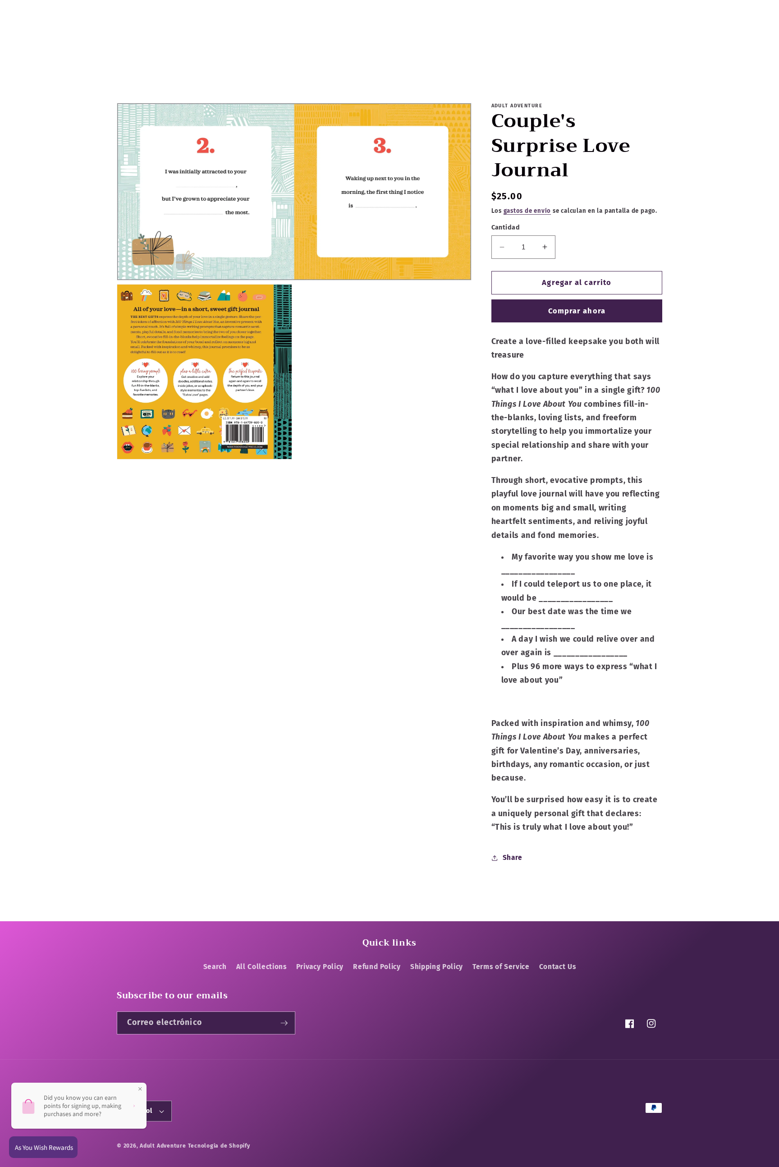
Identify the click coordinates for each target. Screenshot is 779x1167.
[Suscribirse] (284, 1023)
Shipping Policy (436, 967)
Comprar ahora (576, 311)
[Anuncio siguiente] (552, 10)
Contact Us (557, 967)
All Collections (261, 967)
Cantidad (505, 227)
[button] (127, 40)
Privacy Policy (320, 967)
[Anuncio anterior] (227, 10)
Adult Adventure (163, 1146)
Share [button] (512, 858)
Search (215, 967)
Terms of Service (501, 967)
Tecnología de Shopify (219, 1146)
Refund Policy (377, 967)
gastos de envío (527, 210)
